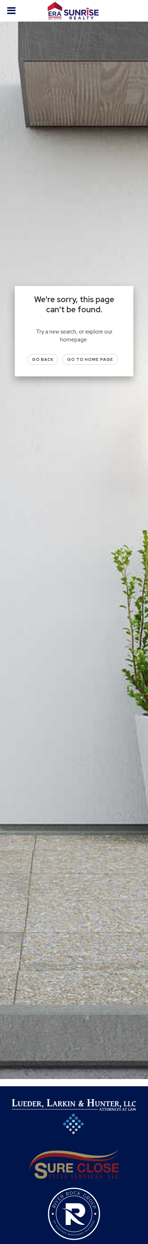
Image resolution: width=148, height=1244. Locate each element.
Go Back (43, 359)
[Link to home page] (74, 11)
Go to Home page (90, 359)
